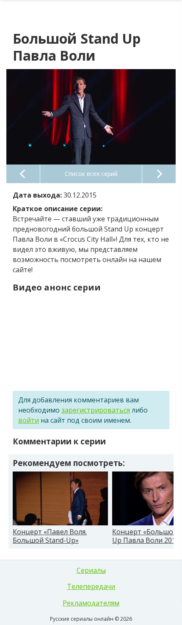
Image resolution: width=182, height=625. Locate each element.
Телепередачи (91, 586)
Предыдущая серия (23, 174)
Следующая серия (159, 174)
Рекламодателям (91, 603)
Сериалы (91, 570)
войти (28, 420)
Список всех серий (91, 174)
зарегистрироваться (95, 410)
